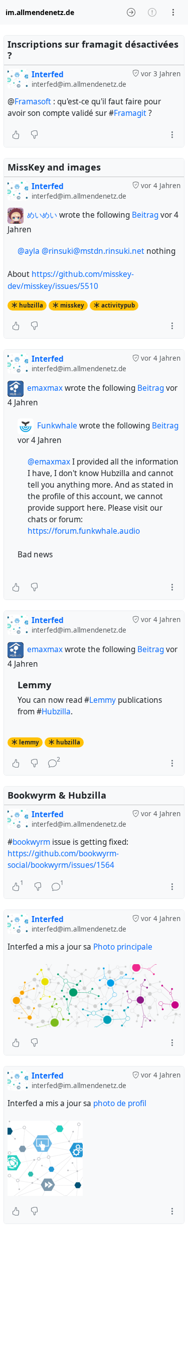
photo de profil (119, 1103)
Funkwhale (57, 425)
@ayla (29, 251)
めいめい (42, 215)
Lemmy (102, 700)
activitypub (118, 305)
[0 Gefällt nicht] (34, 134)
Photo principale (122, 947)
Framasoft (33, 101)
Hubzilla (56, 711)
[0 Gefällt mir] (16, 134)
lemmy (29, 742)
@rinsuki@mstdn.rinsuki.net (93, 251)
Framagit (130, 113)
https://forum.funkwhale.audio (84, 531)
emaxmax (45, 388)
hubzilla (31, 305)
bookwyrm (31, 842)
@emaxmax (49, 461)
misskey (72, 305)
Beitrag (146, 215)
